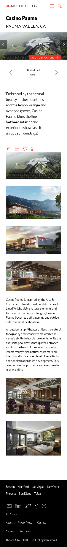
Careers (10, 531)
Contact (41, 522)
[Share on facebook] (32, 149)
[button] (10, 72)
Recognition (26, 531)
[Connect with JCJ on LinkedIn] (18, 505)
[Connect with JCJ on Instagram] (44, 505)
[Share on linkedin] (17, 149)
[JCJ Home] (24, 6)
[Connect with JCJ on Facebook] (37, 505)
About (9, 522)
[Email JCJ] (9, 505)
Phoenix (11, 494)
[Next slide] (63, 44)
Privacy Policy (24, 522)
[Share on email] (9, 149)
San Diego (25, 494)
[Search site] (59, 6)
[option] (33, 46)
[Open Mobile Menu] (51, 6)
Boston (10, 487)
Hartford (23, 487)
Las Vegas (38, 487)
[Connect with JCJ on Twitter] (28, 505)
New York (53, 487)
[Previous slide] (3, 44)
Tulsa (37, 494)
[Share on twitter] (25, 149)
